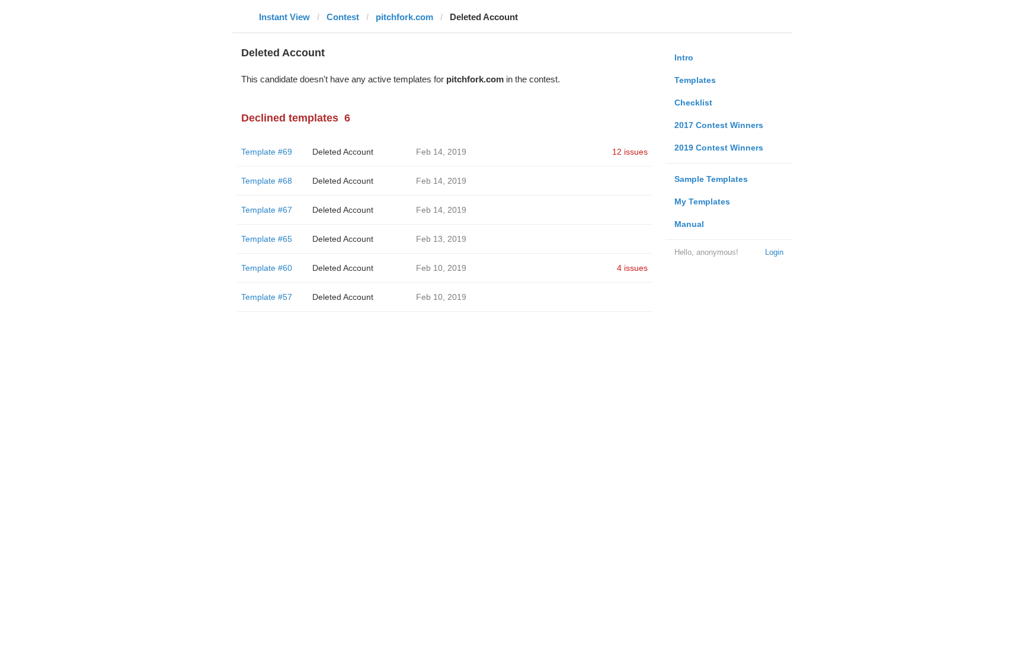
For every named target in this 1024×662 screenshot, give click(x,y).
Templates (695, 80)
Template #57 (266, 297)
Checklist (693, 102)
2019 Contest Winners (718, 147)
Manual (689, 224)
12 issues (630, 151)
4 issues (632, 268)
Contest (343, 17)
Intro (683, 57)
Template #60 (266, 268)
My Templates (702, 201)
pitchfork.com (404, 17)
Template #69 (266, 151)
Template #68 (266, 181)
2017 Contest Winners (718, 125)
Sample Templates (711, 179)
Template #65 (266, 239)
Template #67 (266, 210)
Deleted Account (342, 151)
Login (774, 252)
